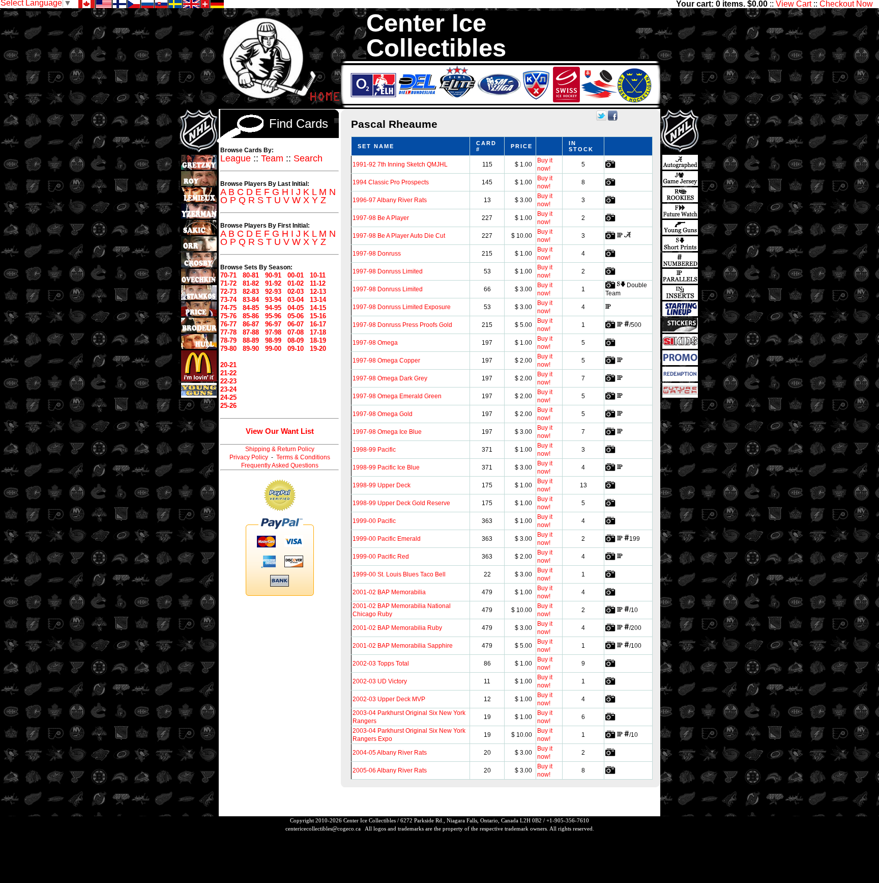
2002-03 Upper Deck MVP (389, 699)
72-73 (228, 291)
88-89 (251, 340)
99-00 (273, 348)
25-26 (228, 405)
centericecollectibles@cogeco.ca (323, 828)
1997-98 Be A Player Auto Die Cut (399, 235)
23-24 (228, 389)
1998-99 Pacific (374, 449)
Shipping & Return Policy (279, 449)
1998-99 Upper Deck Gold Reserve (401, 503)
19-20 (318, 348)
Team (272, 158)
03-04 (295, 299)
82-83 (251, 291)
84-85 (251, 308)
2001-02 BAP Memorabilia (389, 592)
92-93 (273, 291)
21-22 (228, 373)
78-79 (228, 340)
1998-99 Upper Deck (382, 485)
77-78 (228, 332)
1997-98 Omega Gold (383, 414)
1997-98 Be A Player (381, 218)
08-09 (295, 340)
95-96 (273, 316)
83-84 (251, 299)
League (235, 158)
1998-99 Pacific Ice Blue (386, 467)
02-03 (295, 291)
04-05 (295, 308)
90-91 (273, 275)
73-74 (228, 299)
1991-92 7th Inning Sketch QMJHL (400, 164)
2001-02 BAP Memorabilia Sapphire (403, 645)
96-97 (273, 324)
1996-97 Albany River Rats (390, 200)
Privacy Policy (248, 457)
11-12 (318, 283)
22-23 (228, 381)
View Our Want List (280, 431)
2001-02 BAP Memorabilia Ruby (397, 627)
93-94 (273, 299)
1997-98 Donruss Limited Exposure (402, 307)
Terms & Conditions (303, 457)
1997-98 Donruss (377, 253)
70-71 (228, 275)
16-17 (318, 324)
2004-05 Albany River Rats (390, 752)
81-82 (251, 283)
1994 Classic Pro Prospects (391, 182)
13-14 (318, 299)
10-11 (318, 275)
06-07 (295, 324)
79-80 (228, 348)
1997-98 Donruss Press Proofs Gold (402, 324)
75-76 (228, 316)
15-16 (318, 316)
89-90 (251, 348)
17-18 (318, 332)
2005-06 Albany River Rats (390, 770)
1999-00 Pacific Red (381, 556)
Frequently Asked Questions (279, 465)
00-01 (295, 275)
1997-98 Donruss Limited (388, 271)
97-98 (273, 332)
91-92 (273, 283)
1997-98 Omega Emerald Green (397, 396)
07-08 (295, 332)
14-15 (318, 308)
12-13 (318, 291)
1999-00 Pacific (374, 521)
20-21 (228, 365)
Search (308, 158)
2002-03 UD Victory (380, 681)
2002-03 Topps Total (381, 663)
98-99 (273, 340)
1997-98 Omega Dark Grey (390, 378)
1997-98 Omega (375, 342)
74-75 (228, 308)
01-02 (295, 283)
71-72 (228, 283)
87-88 (251, 332)
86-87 (251, 324)
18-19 (318, 340)
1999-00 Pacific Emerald (387, 538)
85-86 (251, 316)
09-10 (295, 348)
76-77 (228, 324)
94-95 (273, 308)
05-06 (295, 316)
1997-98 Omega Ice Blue (387, 431)
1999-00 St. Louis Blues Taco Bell (399, 574)
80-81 (251, 275)
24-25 (228, 397)
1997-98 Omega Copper (386, 360)
